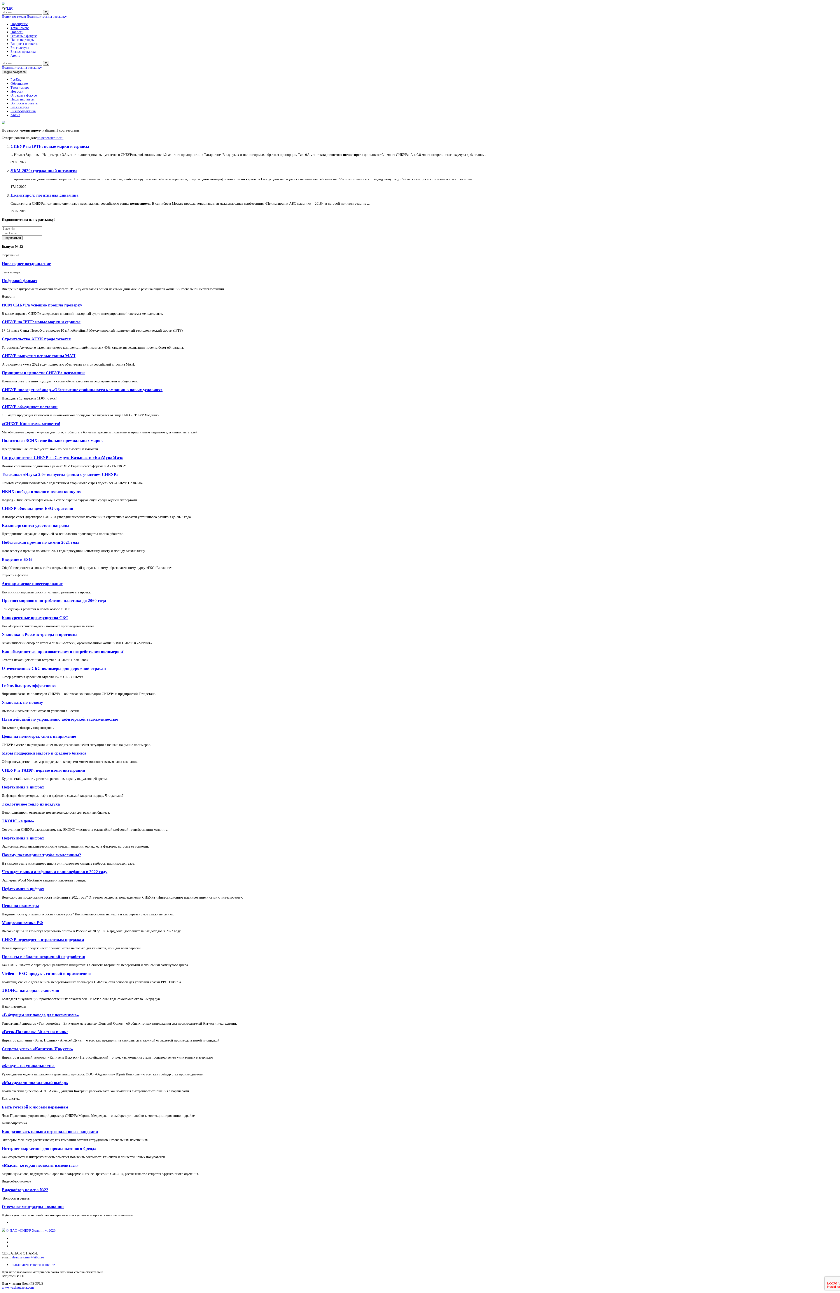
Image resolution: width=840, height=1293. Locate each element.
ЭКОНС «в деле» (18, 821)
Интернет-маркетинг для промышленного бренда (49, 1148)
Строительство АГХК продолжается (36, 339)
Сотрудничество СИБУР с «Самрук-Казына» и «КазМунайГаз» (62, 457)
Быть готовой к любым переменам (35, 1107)
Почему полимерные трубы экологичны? (41, 855)
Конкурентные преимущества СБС (35, 617)
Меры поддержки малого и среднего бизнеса (44, 753)
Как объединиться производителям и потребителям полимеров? (63, 651)
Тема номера (19, 28)
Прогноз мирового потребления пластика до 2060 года (54, 600)
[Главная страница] (3, 4)
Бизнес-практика (23, 51)
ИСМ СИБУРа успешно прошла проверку (42, 305)
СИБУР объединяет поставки (30, 407)
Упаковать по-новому (22, 702)
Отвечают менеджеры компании (33, 1206)
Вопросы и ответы (24, 44)
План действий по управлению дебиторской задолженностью (60, 719)
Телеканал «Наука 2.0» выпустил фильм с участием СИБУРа (60, 474)
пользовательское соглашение (32, 1265)
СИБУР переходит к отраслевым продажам (43, 939)
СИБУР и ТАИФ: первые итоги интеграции (43, 770)
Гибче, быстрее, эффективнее (29, 685)
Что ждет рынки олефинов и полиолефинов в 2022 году (54, 871)
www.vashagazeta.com (18, 1287)
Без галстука (19, 47)
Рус (13, 79)
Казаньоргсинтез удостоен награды (35, 525)
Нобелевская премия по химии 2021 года (40, 542)
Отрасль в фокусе (23, 36)
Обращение (19, 24)
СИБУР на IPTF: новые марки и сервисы (41, 322)
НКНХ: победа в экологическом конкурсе (41, 491)
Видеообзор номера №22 (25, 1189)
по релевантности (50, 138)
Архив (15, 55)
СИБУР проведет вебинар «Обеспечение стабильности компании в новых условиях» (82, 389)
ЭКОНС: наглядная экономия (30, 990)
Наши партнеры (22, 40)
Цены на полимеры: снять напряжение (39, 736)
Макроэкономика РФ (22, 922)
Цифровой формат (19, 280)
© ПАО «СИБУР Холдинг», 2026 (30, 1230)
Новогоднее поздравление (26, 263)
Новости (16, 32)
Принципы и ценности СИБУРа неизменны (43, 373)
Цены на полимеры (20, 905)
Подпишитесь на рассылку (47, 16)
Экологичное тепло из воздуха (31, 804)
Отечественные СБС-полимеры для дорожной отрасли (54, 668)
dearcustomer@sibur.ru (28, 1257)
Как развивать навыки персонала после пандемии (50, 1131)
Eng (10, 8)
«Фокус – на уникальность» (28, 1065)
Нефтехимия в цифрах (23, 787)
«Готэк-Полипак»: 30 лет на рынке (35, 1031)
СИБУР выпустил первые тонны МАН (38, 356)
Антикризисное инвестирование (32, 583)
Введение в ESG (17, 559)
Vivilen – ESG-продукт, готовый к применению (46, 973)
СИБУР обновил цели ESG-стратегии (37, 508)
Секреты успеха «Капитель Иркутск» (37, 1049)
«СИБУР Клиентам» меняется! (31, 423)
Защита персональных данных (50, 237)
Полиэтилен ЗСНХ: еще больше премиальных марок (52, 440)
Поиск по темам (14, 16)
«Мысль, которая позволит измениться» (40, 1165)
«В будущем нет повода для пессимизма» (40, 1015)
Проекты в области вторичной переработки (43, 956)
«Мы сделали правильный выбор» (35, 1082)
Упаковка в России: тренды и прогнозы (39, 634)
